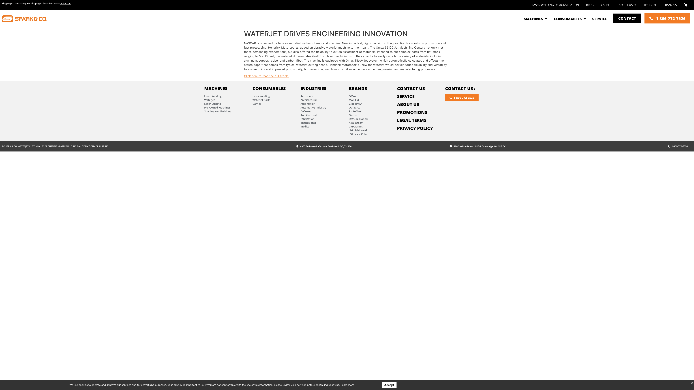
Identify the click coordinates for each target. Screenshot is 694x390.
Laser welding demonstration (555, 5)
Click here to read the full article (266, 76)
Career (606, 5)
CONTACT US (411, 88)
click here (66, 3)
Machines (216, 88)
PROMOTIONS (412, 112)
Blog (590, 5)
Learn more (347, 384)
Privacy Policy (415, 128)
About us (626, 5)
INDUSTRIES (313, 88)
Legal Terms (411, 120)
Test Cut (650, 5)
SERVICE (406, 96)
